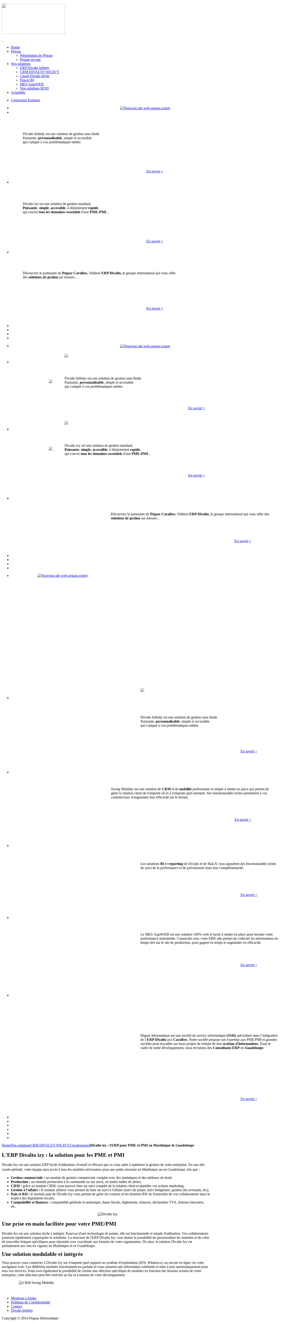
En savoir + (154, 171)
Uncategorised (80, 1145)
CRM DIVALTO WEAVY (50, 1145)
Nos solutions (20, 1145)
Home (6, 1145)
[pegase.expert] (145, 108)
